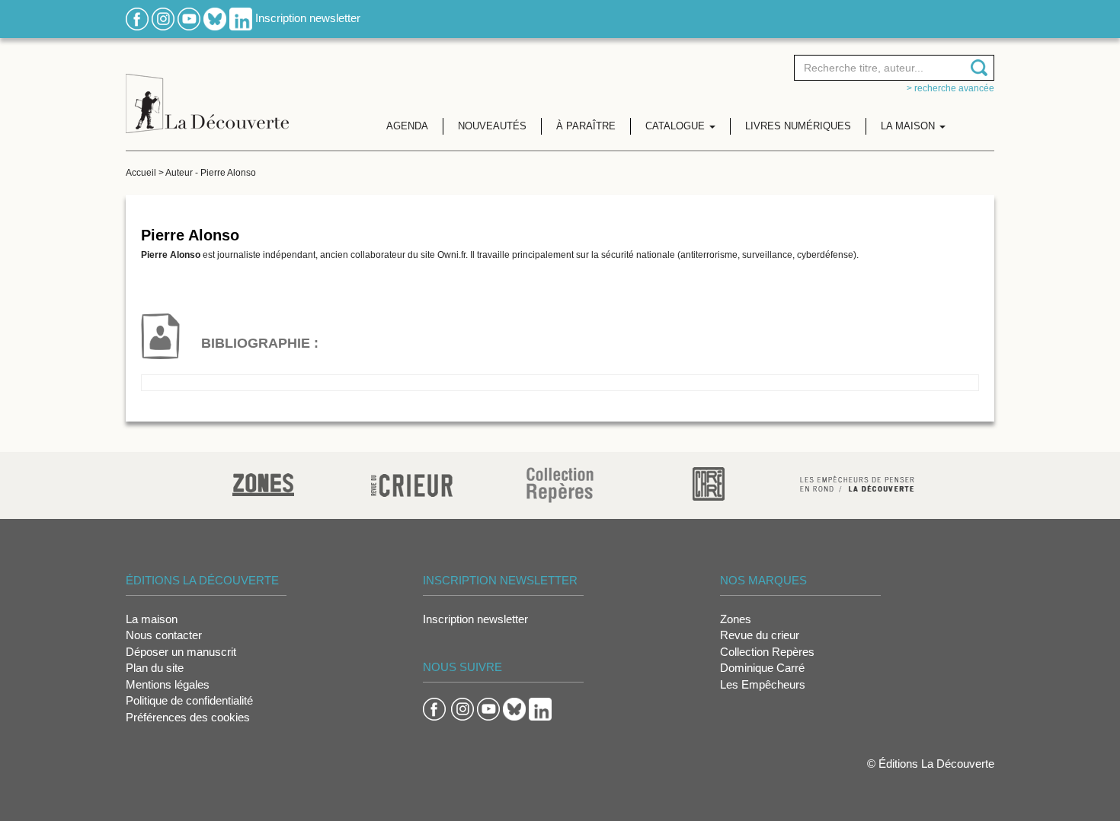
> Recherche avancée (950, 88)
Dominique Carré (762, 667)
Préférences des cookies (188, 717)
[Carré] (709, 482)
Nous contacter (164, 634)
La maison (152, 619)
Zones (735, 619)
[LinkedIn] (240, 17)
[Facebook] (137, 17)
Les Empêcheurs (762, 684)
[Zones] (263, 482)
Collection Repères (767, 651)
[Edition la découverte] (207, 91)
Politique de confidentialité (189, 700)
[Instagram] (163, 17)
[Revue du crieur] (412, 482)
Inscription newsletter (307, 17)
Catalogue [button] (676, 126)
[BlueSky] (214, 17)
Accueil (141, 172)
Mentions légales (168, 684)
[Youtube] (189, 17)
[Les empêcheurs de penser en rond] (857, 482)
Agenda (407, 126)
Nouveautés (492, 126)
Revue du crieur (759, 634)
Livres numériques (798, 126)
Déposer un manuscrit (181, 651)
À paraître (586, 126)
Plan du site (155, 667)
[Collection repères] (560, 484)
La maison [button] (909, 126)
